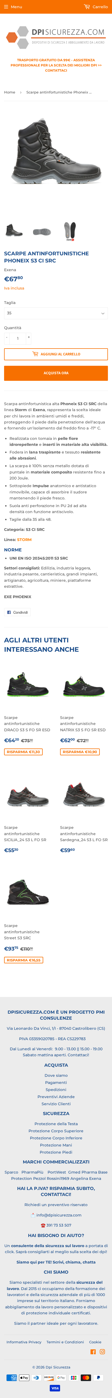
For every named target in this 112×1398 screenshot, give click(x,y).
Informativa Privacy (24, 1342)
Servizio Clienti (56, 1103)
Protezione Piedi (56, 1152)
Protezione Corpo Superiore (56, 1130)
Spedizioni (56, 1089)
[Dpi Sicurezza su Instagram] (102, 1352)
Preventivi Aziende (56, 1096)
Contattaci (78, 1054)
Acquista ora (56, 372)
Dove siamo (56, 1075)
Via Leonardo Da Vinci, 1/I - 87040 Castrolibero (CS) (56, 1028)
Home (9, 92)
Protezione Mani (56, 1145)
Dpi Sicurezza (58, 1367)
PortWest (56, 1172)
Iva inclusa (14, 288)
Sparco (11, 1172)
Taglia (9, 302)
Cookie (95, 1342)
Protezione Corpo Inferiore (56, 1138)
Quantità (12, 327)
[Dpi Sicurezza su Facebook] (93, 1352)
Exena (95, 1178)
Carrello (100, 6)
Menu (16, 6)
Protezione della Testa (56, 1123)
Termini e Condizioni (65, 1342)
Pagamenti (56, 1082)
